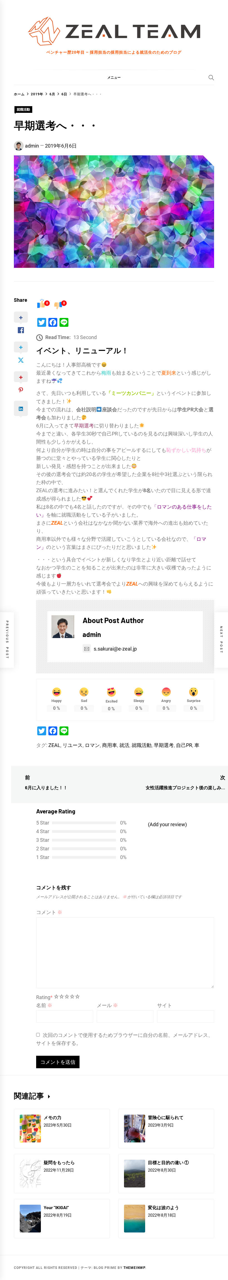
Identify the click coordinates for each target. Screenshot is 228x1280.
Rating (44, 997)
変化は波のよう (163, 1207)
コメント (49, 912)
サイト (164, 1005)
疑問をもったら (59, 1162)
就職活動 (23, 109)
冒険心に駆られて (166, 1117)
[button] (114, 77)
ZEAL (54, 745)
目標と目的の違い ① (168, 1162)
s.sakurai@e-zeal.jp (115, 649)
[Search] (211, 77)
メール (107, 1005)
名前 (44, 1005)
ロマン (92, 745)
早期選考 (164, 745)
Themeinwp (134, 1268)
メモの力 (52, 1117)
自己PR (184, 745)
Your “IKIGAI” (56, 1207)
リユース (73, 745)
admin (32, 146)
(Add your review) (167, 824)
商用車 (109, 745)
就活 (124, 745)
